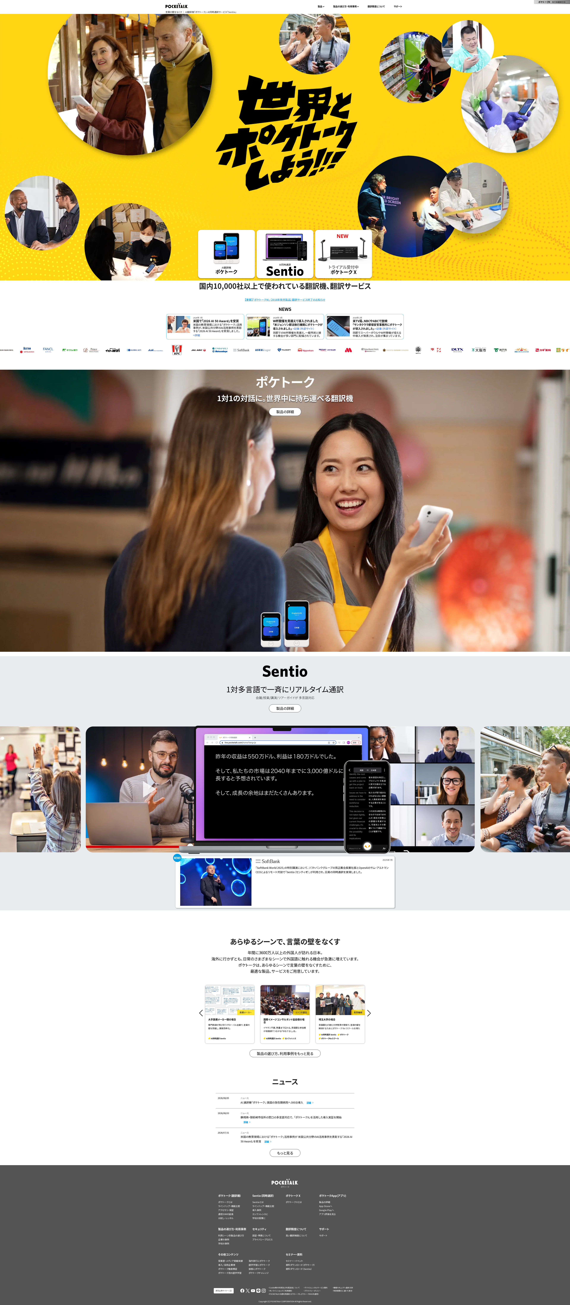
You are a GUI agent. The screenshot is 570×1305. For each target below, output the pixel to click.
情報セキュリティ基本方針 (343, 1287)
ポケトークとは (225, 1202)
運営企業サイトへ (222, 1290)
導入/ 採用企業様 (226, 1264)
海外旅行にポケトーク (259, 1260)
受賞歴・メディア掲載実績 (230, 1260)
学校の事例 (223, 1243)
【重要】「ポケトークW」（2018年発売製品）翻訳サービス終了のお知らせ (285, 300)
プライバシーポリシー (312, 1290)
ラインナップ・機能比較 (229, 1206)
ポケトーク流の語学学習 (230, 1272)
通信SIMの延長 (225, 1214)
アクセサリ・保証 (226, 1210)
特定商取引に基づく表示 (342, 1290)
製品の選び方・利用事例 (345, 6)
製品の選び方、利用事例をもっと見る (285, 1053)
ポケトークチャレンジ (259, 1272)
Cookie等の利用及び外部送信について (284, 1287)
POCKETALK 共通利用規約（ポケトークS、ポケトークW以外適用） (294, 1294)
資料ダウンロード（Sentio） (299, 1268)
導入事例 (256, 1210)
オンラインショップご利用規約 (280, 1290)
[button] (201, 1013)
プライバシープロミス (262, 1239)
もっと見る (285, 1153)
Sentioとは (258, 1202)
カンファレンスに (260, 1214)
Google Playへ (326, 1210)
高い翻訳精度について (296, 1235)
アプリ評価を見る (327, 1214)
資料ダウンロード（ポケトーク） (300, 1264)
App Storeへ (325, 1206)
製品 (320, 6)
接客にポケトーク (257, 1268)
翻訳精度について (376, 6)
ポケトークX (552, 2)
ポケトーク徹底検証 (227, 1268)
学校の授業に (258, 1218)
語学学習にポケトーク (259, 1264)
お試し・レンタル (225, 1218)
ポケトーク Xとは (294, 1202)
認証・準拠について (261, 1235)
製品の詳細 (324, 1202)
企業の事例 (223, 1239)
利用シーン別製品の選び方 (231, 1235)
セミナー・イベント (294, 1260)
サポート (398, 6)
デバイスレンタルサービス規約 (315, 1287)
